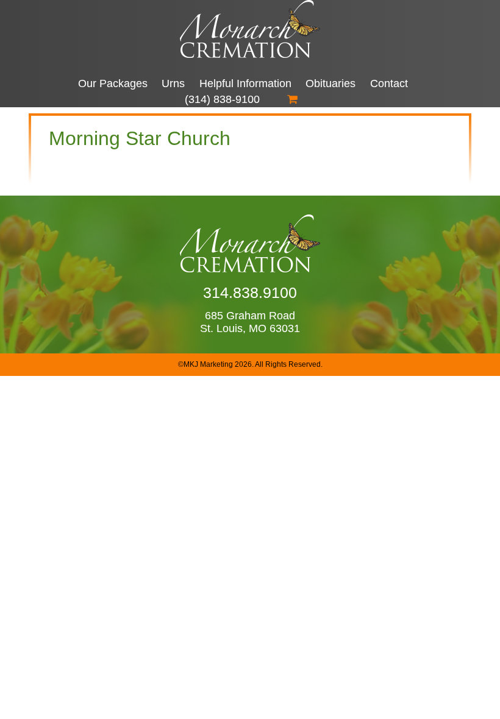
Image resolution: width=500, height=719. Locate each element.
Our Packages (113, 83)
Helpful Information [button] (245, 83)
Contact (389, 83)
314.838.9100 (250, 292)
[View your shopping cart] (292, 99)
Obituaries (330, 83)
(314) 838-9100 (222, 99)
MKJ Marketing (208, 364)
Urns (173, 83)
